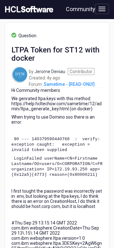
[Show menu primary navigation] (102, 9)
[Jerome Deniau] (19, 74)
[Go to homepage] (28, 9)
